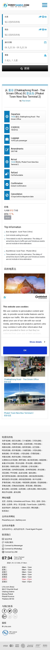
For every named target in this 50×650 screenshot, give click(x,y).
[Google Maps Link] (4, 616)
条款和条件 (6, 508)
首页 (3, 501)
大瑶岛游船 (36, 450)
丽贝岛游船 (16, 441)
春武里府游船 (32, 460)
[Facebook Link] (4, 611)
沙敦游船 (24, 466)
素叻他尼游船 (22, 476)
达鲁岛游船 (31, 489)
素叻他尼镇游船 (25, 479)
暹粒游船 (37, 463)
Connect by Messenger (14, 546)
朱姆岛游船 (14, 466)
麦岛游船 (17, 492)
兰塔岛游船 (36, 441)
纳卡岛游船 (37, 479)
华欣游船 (37, 444)
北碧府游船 (28, 444)
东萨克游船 (6, 441)
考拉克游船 (16, 483)
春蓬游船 (42, 460)
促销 (38, 501)
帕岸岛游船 (16, 457)
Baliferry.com (21, 520)
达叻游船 (13, 489)
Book (8, 217)
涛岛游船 (41, 470)
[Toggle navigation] (45, 4)
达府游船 (22, 489)
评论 (15, 504)
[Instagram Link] (15, 611)
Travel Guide (31, 504)
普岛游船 (29, 463)
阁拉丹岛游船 (7, 492)
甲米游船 (13, 473)
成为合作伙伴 (19, 529)
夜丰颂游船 (16, 450)
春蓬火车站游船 (8, 463)
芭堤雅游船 (42, 483)
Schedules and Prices (22, 501)
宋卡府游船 (14, 454)
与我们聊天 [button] (9, 542)
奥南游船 (5, 454)
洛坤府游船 (6, 470)
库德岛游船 (26, 457)
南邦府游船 (26, 447)
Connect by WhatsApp (13, 549)
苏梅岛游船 (6, 486)
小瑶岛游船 (25, 454)
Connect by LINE (11, 552)
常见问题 (22, 504)
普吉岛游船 (20, 463)
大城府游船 (26, 450)
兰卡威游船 (26, 441)
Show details (36, 342)
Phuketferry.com (8, 520)
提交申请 (8, 539)
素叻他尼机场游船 (36, 476)
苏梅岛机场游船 (18, 486)
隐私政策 (15, 508)
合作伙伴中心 (7, 529)
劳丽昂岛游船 (17, 444)
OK (25, 350)
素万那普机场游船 (9, 476)
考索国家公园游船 (29, 483)
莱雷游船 (29, 486)
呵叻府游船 (6, 450)
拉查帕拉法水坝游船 (10, 460)
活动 (43, 501)
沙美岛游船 (33, 466)
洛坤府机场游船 (18, 470)
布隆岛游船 (6, 457)
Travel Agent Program (34, 529)
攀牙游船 (22, 460)
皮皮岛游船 (23, 473)
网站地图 (34, 508)
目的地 (9, 501)
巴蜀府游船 (35, 454)
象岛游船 (5, 489)
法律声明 (41, 504)
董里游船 (37, 486)
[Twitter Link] (9, 611)
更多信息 (7, 382)
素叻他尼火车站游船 (10, 479)
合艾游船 (35, 447)
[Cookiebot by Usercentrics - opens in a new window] (35, 297)
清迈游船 (5, 473)
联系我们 (5, 511)
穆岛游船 (32, 473)
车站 (33, 501)
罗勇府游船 (6, 483)
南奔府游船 (16, 447)
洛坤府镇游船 (31, 470)
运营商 (9, 504)
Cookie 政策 (25, 508)
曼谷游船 (5, 466)
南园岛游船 (6, 447)
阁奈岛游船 (41, 489)
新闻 (3, 504)
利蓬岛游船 (6, 444)
